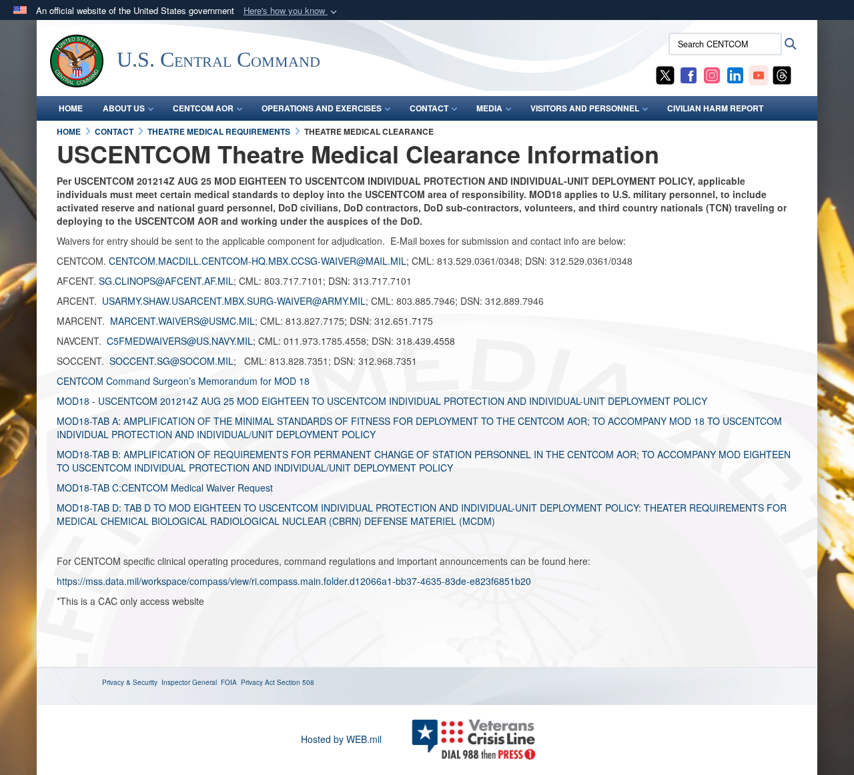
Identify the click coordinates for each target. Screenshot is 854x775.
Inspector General (189, 682)
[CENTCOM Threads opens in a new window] (782, 74)
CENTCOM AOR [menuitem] (203, 108)
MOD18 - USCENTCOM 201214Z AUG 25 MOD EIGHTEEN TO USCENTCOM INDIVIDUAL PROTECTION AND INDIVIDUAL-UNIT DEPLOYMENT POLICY (383, 401)
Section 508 (295, 682)
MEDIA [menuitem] (489, 108)
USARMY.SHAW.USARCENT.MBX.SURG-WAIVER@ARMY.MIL (234, 300)
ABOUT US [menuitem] (124, 108)
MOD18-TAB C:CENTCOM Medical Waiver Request (165, 487)
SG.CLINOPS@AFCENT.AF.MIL (166, 280)
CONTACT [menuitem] (429, 108)
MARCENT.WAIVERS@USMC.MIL (182, 320)
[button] (292, 11)
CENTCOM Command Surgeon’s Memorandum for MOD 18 (183, 381)
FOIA (229, 682)
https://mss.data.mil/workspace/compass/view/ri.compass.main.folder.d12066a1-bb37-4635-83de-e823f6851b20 (294, 581)
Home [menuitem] (71, 108)
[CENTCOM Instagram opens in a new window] (712, 74)
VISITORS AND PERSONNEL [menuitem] (584, 108)
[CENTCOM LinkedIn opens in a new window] (735, 74)
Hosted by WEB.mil (341, 739)
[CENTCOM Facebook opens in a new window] (688, 74)
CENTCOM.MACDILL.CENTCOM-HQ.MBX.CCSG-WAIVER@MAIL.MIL (257, 260)
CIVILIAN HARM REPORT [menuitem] (715, 108)
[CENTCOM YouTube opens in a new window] (758, 74)
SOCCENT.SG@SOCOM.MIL (171, 360)
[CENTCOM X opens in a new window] (665, 74)
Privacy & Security (129, 682)
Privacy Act (258, 682)
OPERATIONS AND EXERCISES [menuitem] (322, 108)
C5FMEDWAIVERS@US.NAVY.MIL (180, 340)
